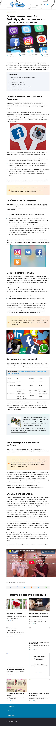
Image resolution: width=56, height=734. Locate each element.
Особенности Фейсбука (17, 82)
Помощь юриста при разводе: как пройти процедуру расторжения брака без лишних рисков (39, 615)
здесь (40, 425)
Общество (13, 12)
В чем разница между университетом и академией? (39, 658)
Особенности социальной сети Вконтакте (23, 77)
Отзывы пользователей (17, 89)
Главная (8, 12)
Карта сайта (11, 715)
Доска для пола (11, 630)
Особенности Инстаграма (18, 80)
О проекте (11, 706)
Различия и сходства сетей (18, 84)
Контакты (11, 711)
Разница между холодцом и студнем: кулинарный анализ (15, 668)
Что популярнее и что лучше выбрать (21, 86)
